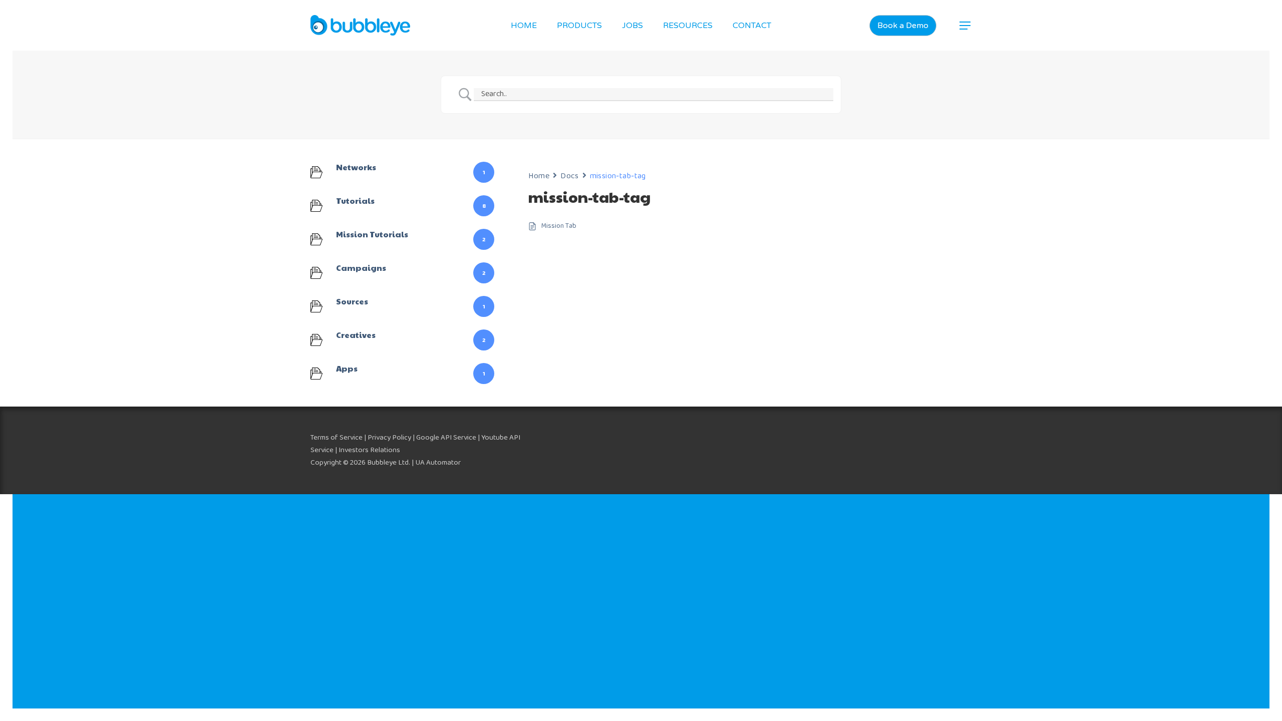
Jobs (632, 26)
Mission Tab (558, 226)
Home (524, 26)
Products (579, 26)
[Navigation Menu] (965, 26)
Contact (752, 26)
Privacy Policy (389, 438)
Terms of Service (336, 438)
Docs (569, 176)
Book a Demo (902, 26)
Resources (688, 26)
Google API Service (446, 438)
